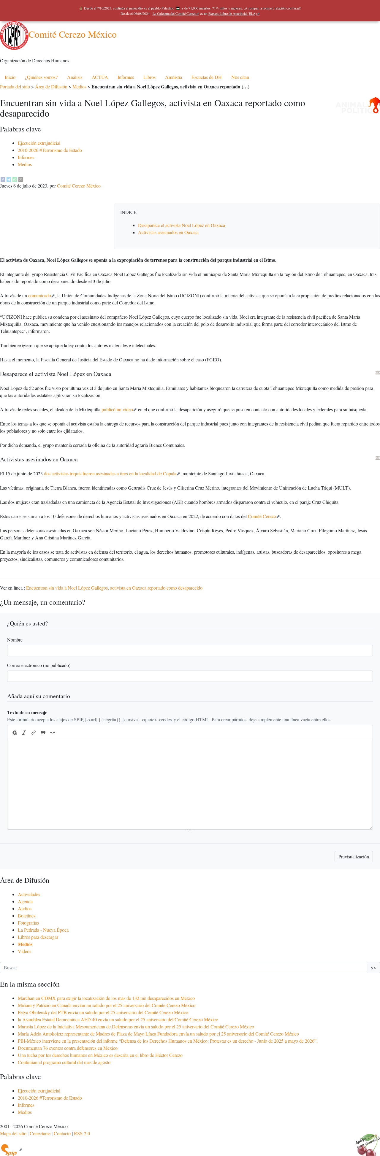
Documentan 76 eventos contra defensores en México (68, 1048)
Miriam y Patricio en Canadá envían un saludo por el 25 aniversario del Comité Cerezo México (106, 1005)
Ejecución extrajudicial (39, 143)
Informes (126, 77)
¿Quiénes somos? (41, 77)
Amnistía (173, 77)
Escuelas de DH (206, 77)
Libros (149, 77)
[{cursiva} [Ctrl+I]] (24, 732)
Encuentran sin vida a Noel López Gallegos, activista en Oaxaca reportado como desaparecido (114, 588)
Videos (24, 951)
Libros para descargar (38, 937)
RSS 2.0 (82, 1133)
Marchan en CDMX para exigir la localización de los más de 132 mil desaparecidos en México (106, 998)
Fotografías (28, 923)
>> (373, 967)
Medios (79, 86)
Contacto (62, 1133)
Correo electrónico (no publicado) (38, 665)
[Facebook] (3, 178)
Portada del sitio (15, 86)
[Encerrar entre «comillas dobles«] (52, 732)
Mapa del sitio (13, 1133)
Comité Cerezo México (72, 34)
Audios (24, 908)
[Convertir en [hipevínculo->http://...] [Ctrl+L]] (33, 732)
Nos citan (240, 77)
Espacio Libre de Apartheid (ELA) (232, 13)
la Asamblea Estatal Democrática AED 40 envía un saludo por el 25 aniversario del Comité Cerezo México (118, 1019)
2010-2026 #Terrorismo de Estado (50, 150)
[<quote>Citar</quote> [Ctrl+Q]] (43, 732)
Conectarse (40, 1133)
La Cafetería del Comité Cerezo (174, 13)
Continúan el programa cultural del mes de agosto (64, 1062)
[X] (20, 178)
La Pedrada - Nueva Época (43, 930)
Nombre (15, 639)
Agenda (25, 901)
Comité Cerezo (262, 516)
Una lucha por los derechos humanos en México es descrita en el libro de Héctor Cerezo (100, 1055)
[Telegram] (9, 178)
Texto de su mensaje (27, 712)
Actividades (29, 894)
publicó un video (117, 409)
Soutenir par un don (365, 1141)
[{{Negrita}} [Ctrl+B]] (14, 732)
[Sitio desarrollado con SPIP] (11, 1149)
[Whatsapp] (14, 178)
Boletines (26, 915)
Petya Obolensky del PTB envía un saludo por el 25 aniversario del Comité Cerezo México (103, 1012)
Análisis (74, 77)
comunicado (39, 295)
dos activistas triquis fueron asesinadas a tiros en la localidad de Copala (110, 473)
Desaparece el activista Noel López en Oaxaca (181, 225)
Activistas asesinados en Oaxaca (168, 232)
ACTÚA (100, 77)
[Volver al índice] (377, 372)
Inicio (10, 77)
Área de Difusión (51, 86)
